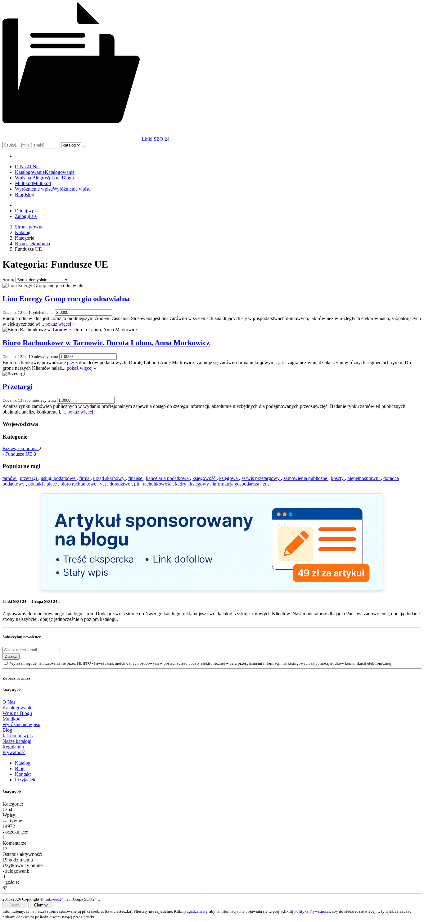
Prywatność (13, 752)
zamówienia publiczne (305, 478)
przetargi (29, 478)
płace (52, 483)
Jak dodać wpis (17, 735)
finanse (135, 478)
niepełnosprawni (364, 478)
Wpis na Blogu (17, 713)
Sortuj (8, 279)
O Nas (8, 702)
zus (266, 483)
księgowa (229, 478)
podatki (36, 483)
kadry (181, 483)
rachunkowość (158, 483)
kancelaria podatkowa (168, 478)
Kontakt (23, 774)
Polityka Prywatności (312, 911)
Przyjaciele (25, 779)
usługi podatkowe (59, 478)
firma (85, 478)
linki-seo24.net (57, 899)
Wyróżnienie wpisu (21, 724)
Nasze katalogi (16, 741)
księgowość (204, 478)
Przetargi (17, 386)
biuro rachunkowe (79, 483)
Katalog (22, 232)
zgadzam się (197, 911)
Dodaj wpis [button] (26, 210)
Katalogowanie (17, 707)
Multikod (11, 718)
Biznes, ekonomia (32, 243)
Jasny (15, 905)
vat (103, 483)
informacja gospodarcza (236, 483)
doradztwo (121, 483)
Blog (7, 730)
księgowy (200, 483)
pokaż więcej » (60, 324)
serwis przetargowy (261, 478)
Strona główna (29, 226)
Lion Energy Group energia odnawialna (66, 299)
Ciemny (41, 905)
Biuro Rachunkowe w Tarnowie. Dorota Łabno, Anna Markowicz (106, 343)
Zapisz (11, 656)
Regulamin (13, 746)
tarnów (9, 478)
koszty (338, 478)
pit (137, 483)
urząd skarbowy (109, 478)
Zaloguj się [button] (26, 216)
